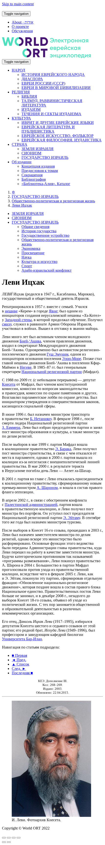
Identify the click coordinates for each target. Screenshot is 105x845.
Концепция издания (38, 166)
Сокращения (31, 175)
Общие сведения (35, 227)
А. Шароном (47, 488)
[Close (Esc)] (4, 837)
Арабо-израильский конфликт (46, 270)
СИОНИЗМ (31, 153)
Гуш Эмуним (57, 354)
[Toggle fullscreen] (14, 837)
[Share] (9, 837)
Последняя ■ (22, 673)
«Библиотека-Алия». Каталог (45, 184)
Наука (26, 257)
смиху (6, 324)
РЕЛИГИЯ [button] (21, 92)
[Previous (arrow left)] (4, 842)
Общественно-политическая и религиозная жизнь (53, 201)
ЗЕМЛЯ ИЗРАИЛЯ (37, 149)
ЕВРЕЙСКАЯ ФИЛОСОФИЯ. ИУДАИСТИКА (61, 140)
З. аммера (11, 427)
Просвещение (32, 253)
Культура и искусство (39, 262)
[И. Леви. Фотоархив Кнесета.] (51, 815)
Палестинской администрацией (31, 505)
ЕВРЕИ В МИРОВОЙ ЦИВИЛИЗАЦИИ (56, 88)
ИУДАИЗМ (31, 109)
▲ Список (20, 664)
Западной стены (18, 320)
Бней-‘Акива (30, 341)
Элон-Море (71, 359)
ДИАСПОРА (32, 79)
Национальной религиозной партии (51, 372)
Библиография (33, 179)
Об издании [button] (22, 162)
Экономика (30, 248)
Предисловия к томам (39, 171)
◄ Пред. (19, 660)
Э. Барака (63, 449)
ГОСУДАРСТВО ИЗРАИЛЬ (44, 157)
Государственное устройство (45, 235)
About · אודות (22, 22)
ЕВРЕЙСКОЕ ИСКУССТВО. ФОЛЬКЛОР (57, 136)
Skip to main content (18, 4)
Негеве (26, 367)
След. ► (19, 668)
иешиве (11, 311)
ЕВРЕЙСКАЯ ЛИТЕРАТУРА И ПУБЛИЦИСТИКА (48, 129)
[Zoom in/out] (19, 837)
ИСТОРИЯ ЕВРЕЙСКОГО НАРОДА (53, 75)
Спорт (26, 266)
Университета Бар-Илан (22, 639)
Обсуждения (22, 31)
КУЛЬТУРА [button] (21, 118)
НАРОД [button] (18, 70)
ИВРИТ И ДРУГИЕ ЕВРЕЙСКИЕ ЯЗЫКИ (57, 123)
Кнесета (8, 384)
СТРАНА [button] (19, 144)
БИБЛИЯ (29, 96)
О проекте (20, 26)
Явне (53, 311)
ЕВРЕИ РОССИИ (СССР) (43, 83)
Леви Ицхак (22, 205)
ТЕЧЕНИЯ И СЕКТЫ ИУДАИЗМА (51, 114)
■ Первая (19, 655)
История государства (38, 231)
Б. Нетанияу (41, 419)
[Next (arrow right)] (9, 842)
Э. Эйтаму (71, 518)
